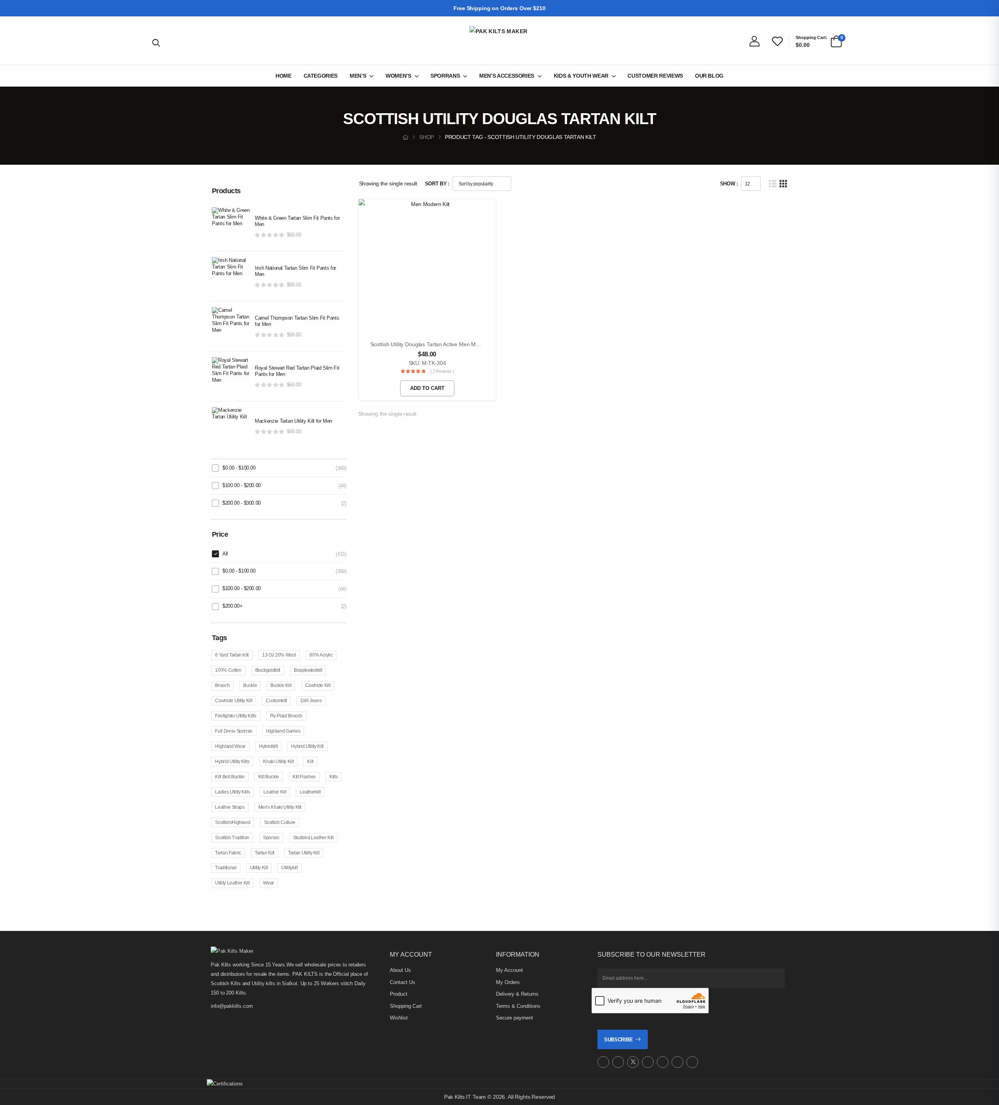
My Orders (508, 982)
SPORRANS (445, 76)
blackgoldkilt (267, 670)
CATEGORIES (321, 76)
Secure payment (514, 1018)
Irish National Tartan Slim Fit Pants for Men (295, 271)
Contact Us (402, 982)
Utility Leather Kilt (232, 883)
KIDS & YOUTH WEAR (581, 76)
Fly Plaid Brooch (286, 716)
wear (268, 883)
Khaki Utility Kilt (278, 761)
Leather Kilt (274, 792)
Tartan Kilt (264, 853)
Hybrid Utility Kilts (232, 761)
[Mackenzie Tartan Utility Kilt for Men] (231, 426)
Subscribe (618, 1040)
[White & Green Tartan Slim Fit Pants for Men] (231, 226)
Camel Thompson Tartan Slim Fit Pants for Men (297, 321)
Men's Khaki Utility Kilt (280, 807)
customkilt (276, 700)
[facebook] (618, 1062)
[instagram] (603, 1062)
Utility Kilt (259, 867)
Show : (729, 184)
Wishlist (399, 1018)
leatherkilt (310, 792)
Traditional (225, 867)
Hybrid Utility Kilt (307, 746)
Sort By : (437, 184)
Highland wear (230, 746)
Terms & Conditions (518, 1006)
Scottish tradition (232, 837)
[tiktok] (677, 1062)
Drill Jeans (311, 700)
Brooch (222, 685)
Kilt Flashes (304, 776)
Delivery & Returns (517, 994)
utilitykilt (289, 867)
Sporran (271, 837)
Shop (426, 137)
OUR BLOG (709, 76)
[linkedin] (692, 1062)
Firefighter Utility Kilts (235, 716)
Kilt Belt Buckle (229, 776)
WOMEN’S (398, 76)
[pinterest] (648, 1062)
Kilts (333, 776)
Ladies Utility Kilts (232, 792)
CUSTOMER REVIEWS (655, 76)
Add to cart (427, 388)
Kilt (310, 761)
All (225, 554)
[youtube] (662, 1062)
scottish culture (279, 822)
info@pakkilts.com (232, 1006)
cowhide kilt (318, 685)
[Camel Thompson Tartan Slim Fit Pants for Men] (231, 326)
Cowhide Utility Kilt (233, 700)
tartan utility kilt (303, 853)
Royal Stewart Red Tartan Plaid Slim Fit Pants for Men (297, 371)
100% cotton (228, 670)
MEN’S (358, 76)
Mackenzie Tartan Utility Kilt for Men (293, 421)
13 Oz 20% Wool (279, 655)
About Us (400, 970)
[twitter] (633, 1062)
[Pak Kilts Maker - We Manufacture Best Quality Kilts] (499, 40)
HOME (284, 76)
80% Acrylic (320, 655)
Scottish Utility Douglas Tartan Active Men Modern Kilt (434, 344)
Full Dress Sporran (233, 731)
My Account (509, 970)
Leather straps (229, 807)
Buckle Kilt (280, 685)
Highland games (283, 731)
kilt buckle (268, 776)
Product (398, 994)
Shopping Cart (406, 1006)
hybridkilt (268, 746)
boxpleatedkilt (308, 670)
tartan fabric (228, 853)
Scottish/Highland (232, 822)
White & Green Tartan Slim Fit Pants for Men (297, 221)
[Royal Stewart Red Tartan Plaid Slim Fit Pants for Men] (231, 376)
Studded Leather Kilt (313, 837)
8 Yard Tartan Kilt (232, 655)
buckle (250, 685)
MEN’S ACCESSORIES (506, 76)
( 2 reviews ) (442, 371)
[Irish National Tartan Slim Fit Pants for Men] (231, 276)
